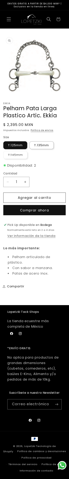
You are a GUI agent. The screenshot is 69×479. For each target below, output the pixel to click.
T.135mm (41, 145)
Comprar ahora (34, 210)
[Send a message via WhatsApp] (62, 465)
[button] (9, 19)
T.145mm (17, 155)
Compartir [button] (15, 286)
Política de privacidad (37, 457)
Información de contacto (36, 470)
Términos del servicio (23, 464)
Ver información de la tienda (31, 236)
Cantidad (10, 173)
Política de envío (53, 464)
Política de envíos (42, 130)
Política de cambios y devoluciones (41, 451)
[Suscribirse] (56, 404)
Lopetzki (30, 446)
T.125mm (15, 145)
